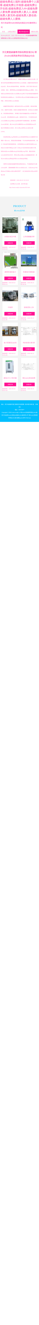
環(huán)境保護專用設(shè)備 (28, 412)
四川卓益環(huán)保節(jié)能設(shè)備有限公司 (15, 415)
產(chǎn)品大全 (24, 31)
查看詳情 (10, 243)
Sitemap (28, 418)
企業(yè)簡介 (12, 31)
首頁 (3, 31)
